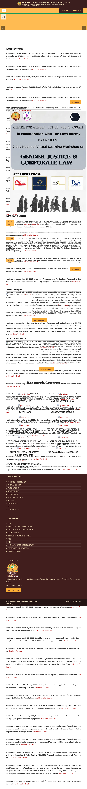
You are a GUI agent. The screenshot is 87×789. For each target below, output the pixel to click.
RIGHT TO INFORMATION (17, 482)
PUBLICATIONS (13, 488)
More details (13, 590)
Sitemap (68, 601)
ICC (9, 506)
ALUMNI (11, 500)
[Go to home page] (43, 4)
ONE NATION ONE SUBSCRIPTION (20, 530)
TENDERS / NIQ (13, 491)
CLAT (10, 524)
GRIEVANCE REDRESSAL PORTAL (19, 536)
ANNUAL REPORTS (14, 485)
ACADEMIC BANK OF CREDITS (18, 548)
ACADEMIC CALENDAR (16, 497)
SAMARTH (77, 11)
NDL (9, 542)
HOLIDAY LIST (13, 503)
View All (75, 102)
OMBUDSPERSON (14, 551)
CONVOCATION (13, 509)
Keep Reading (39, 320)
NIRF (9, 539)
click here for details (24, 59)
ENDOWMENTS (13, 533)
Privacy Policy (77, 601)
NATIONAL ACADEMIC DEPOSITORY (21, 545)
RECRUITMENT (13, 494)
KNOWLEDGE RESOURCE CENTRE (20, 527)
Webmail (65, 11)
